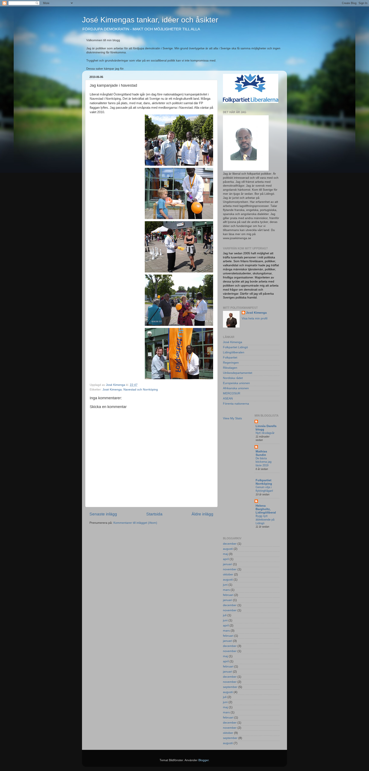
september (230, 687)
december (230, 543)
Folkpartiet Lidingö (235, 347)
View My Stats (232, 418)
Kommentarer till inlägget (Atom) (135, 522)
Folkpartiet (230, 357)
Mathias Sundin (261, 453)
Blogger (203, 760)
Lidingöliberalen (233, 352)
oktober (228, 574)
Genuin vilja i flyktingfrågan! (264, 489)
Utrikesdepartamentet (237, 373)
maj (225, 554)
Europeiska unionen (236, 383)
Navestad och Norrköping (140, 389)
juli (225, 615)
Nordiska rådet (233, 378)
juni (225, 584)
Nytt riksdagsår (265, 433)
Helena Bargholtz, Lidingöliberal (266, 509)
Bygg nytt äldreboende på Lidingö (265, 519)
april (226, 559)
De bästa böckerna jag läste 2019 (263, 462)
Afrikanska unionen (236, 388)
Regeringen (231, 362)
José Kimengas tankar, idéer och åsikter (150, 19)
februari (228, 595)
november (230, 569)
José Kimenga (112, 389)
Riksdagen (230, 367)
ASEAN (228, 398)
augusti (228, 548)
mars (226, 589)
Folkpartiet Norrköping (264, 482)
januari (227, 564)
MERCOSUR (231, 393)
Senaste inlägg (103, 514)
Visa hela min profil (254, 318)
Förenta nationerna (236, 403)
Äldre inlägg (202, 514)
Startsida (154, 514)
